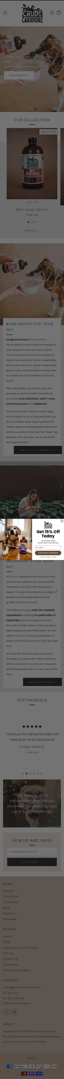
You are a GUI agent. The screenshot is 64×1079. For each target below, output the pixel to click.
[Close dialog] (61, 520)
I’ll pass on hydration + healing (48, 557)
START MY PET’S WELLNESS (48, 553)
